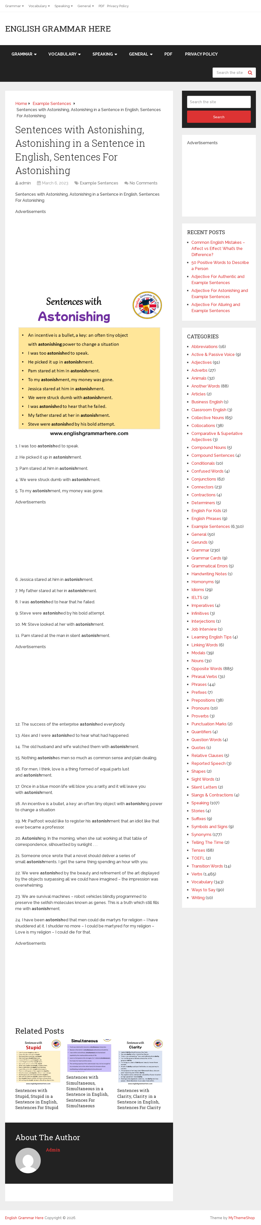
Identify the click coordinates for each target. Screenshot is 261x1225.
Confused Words (207, 471)
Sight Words (202, 779)
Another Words (205, 386)
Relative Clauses (207, 755)
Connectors (202, 487)
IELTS (196, 597)
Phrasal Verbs (204, 676)
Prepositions (203, 700)
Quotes (198, 747)
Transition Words (207, 866)
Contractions (203, 494)
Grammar (13, 6)
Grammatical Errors (209, 566)
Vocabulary (38, 6)
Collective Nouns (207, 417)
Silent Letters (204, 787)
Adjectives (201, 362)
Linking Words (204, 645)
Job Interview (204, 629)
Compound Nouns (208, 447)
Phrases (199, 684)
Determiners (203, 502)
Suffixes (198, 818)
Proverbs (200, 716)
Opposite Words (206, 668)
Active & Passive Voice (213, 354)
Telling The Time (207, 842)
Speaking (62, 6)
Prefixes (199, 692)
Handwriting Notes (209, 573)
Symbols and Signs (209, 826)
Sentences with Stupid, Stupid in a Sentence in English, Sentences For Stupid (36, 1099)
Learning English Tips (211, 637)
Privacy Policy (118, 6)
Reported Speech (208, 763)
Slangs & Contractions (212, 795)
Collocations (203, 425)
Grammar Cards (206, 558)
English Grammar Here (58, 28)
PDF (102, 6)
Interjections (203, 621)
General (84, 6)
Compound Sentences (212, 455)
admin (25, 183)
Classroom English (208, 409)
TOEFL (198, 858)
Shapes (198, 771)
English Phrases (206, 518)
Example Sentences (99, 183)
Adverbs (199, 370)
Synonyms (201, 834)
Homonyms (202, 581)
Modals (198, 652)
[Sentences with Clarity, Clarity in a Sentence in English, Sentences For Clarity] (140, 1062)
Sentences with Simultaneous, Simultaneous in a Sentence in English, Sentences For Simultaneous (87, 1091)
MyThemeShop (242, 1218)
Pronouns (200, 708)
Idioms (197, 589)
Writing (198, 897)
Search (251, 73)
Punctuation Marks (209, 724)
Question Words (206, 739)
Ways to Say (203, 889)
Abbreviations (204, 346)
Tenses (198, 850)
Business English (207, 402)
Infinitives (200, 613)
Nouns (197, 660)
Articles (198, 394)
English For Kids (206, 510)
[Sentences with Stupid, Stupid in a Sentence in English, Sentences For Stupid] (38, 1062)
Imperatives (202, 605)
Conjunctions (203, 479)
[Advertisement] (101, 250)
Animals (198, 378)
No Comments (143, 183)
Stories (198, 810)
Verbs (196, 874)
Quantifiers (201, 731)
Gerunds (199, 542)
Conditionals (203, 463)
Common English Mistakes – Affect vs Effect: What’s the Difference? (218, 248)
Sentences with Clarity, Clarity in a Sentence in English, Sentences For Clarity (139, 1099)
